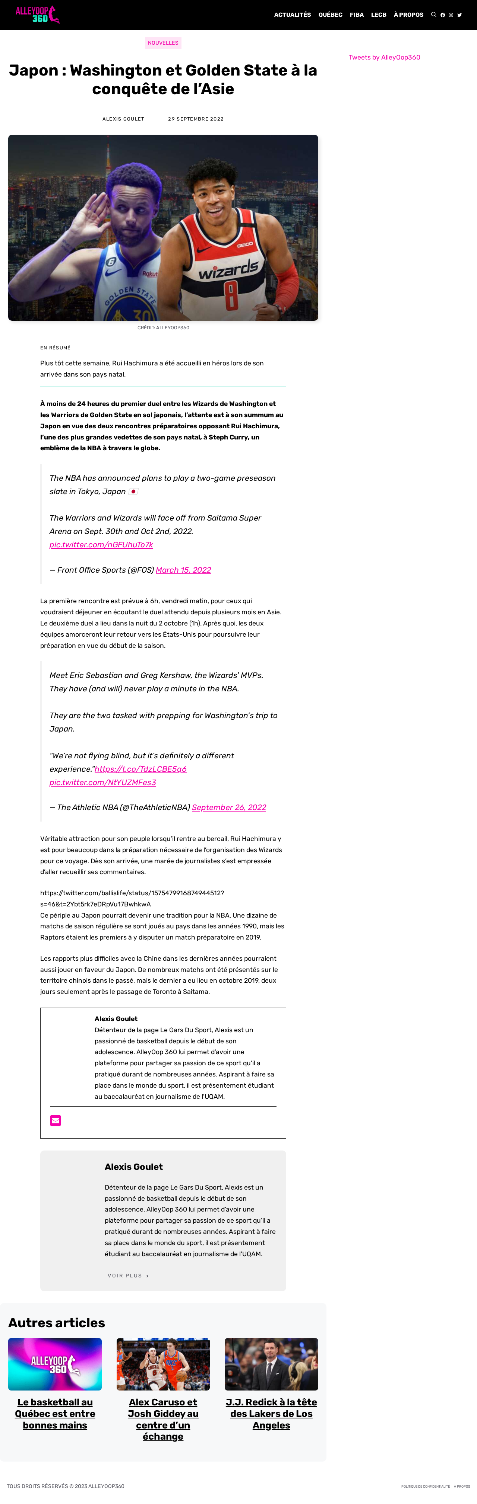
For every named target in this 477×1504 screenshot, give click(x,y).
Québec (330, 14)
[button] (433, 15)
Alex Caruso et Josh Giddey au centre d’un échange (163, 1419)
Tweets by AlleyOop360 (384, 57)
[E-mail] (55, 1123)
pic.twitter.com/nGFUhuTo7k (101, 544)
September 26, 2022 (229, 807)
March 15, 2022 (183, 570)
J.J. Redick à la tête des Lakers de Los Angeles (271, 1413)
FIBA (357, 14)
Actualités (292, 14)
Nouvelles (163, 43)
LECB (378, 14)
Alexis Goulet (123, 119)
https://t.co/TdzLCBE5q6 (141, 769)
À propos (409, 14)
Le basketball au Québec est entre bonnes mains (55, 1413)
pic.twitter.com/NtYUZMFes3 (103, 782)
